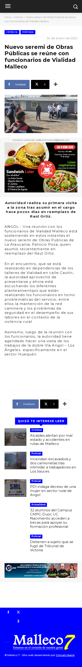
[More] (55, 84)
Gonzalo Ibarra (65, 655)
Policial (36, 453)
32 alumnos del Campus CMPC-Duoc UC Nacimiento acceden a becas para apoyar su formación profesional (51, 518)
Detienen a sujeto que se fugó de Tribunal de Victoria (51, 546)
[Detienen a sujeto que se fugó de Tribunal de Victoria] (15, 543)
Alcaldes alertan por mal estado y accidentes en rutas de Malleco (51, 439)
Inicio (8, 17)
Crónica (18, 17)
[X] (18, 613)
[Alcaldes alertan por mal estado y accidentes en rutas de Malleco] (15, 437)
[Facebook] (8, 613)
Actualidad (38, 504)
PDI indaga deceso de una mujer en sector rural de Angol (53, 490)
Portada (27, 32)
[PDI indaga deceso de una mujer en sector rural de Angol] (15, 488)
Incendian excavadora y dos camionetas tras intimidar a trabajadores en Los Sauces (53, 465)
